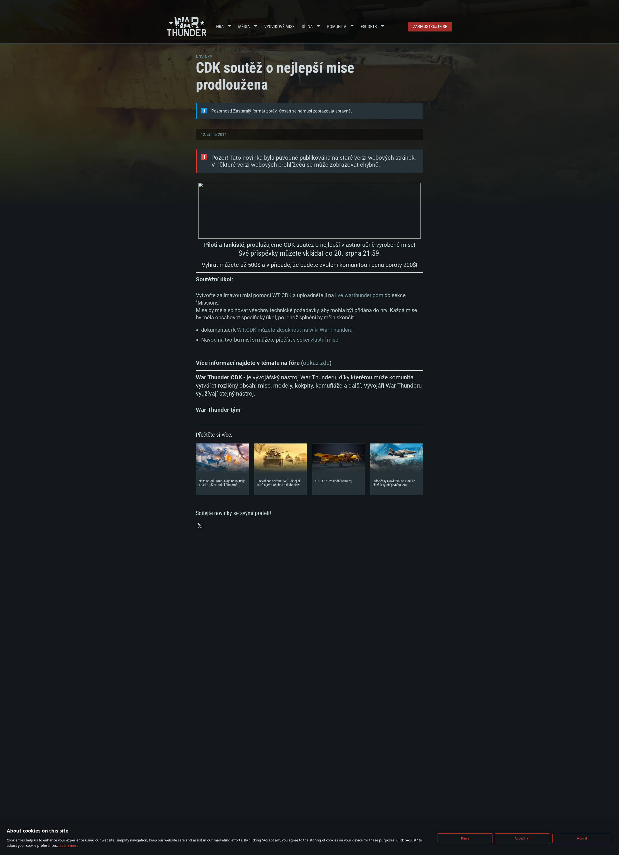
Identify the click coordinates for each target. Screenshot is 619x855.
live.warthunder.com (359, 295)
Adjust (582, 838)
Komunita (336, 26)
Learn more (69, 845)
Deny (465, 838)
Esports (369, 26)
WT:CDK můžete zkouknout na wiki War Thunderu (295, 330)
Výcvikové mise (279, 26)
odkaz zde (316, 363)
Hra (220, 26)
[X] (200, 526)
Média (244, 26)
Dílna (307, 26)
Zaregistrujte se (430, 26)
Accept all (523, 838)
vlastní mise (324, 340)
